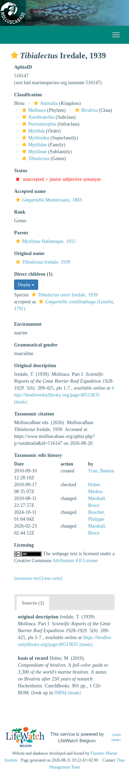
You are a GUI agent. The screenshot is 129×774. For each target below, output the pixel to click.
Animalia (49, 103)
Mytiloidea (38, 137)
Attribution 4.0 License (75, 560)
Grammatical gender (35, 344)
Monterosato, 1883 (52, 200)
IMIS (59, 692)
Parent (21, 232)
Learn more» (116, 737)
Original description (35, 365)
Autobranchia (41, 117)
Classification (28, 94)
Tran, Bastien (101, 470)
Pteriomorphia (42, 124)
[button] (14, 55)
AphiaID (23, 67)
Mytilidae (37, 144)
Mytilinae (37, 151)
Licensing (24, 545)
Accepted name (30, 191)
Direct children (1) (33, 274)
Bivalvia (89, 110)
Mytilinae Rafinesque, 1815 (49, 241)
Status (20, 170)
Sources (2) (33, 603)
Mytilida (36, 131)
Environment (28, 324)
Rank (19, 212)
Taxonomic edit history (38, 455)
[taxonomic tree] (28, 578)
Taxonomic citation (34, 414)
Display (25, 284)
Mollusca (37, 110)
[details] (20, 402)
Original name (29, 253)
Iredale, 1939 (46, 262)
